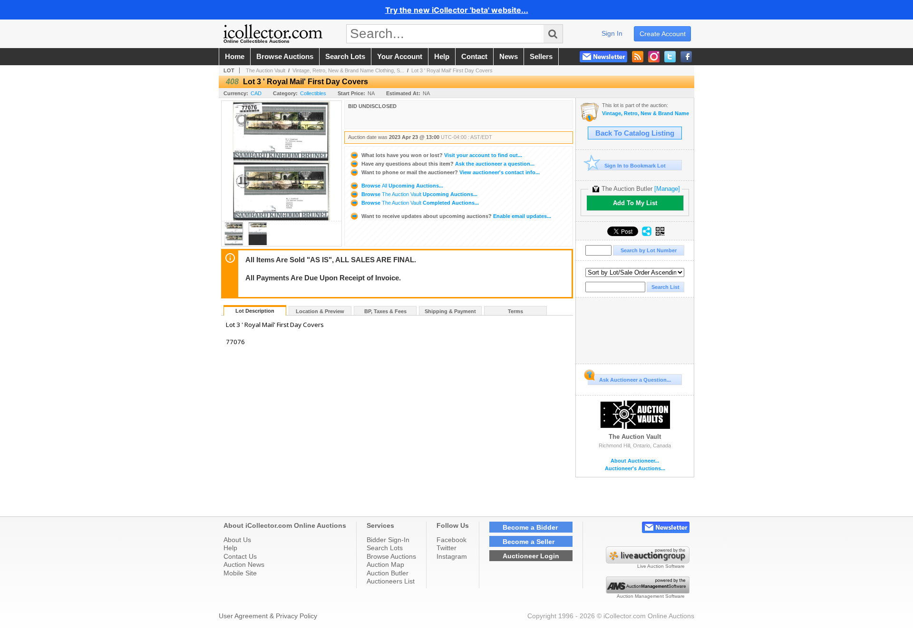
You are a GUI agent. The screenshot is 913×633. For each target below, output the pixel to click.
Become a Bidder (530, 527)
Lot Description (254, 311)
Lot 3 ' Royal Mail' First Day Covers (452, 70)
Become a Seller (528, 541)
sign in (612, 33)
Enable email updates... (456, 216)
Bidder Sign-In (388, 540)
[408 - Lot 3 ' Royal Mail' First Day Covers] (234, 243)
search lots (345, 56)
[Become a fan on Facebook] (686, 56)
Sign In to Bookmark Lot (635, 165)
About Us (237, 540)
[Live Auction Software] (648, 561)
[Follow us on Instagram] (654, 56)
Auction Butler (387, 573)
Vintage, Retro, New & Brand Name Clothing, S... (348, 70)
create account (663, 34)
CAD (256, 93)
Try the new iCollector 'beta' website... (456, 10)
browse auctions (284, 56)
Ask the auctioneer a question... (447, 164)
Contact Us (240, 556)
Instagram (452, 556)
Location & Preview (320, 311)
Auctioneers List (391, 581)
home (234, 56)
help (441, 56)
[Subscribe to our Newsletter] (603, 56)
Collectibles (313, 93)
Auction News (243, 564)
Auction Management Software (651, 596)
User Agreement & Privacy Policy (268, 616)
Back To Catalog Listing (634, 133)
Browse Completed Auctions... (419, 203)
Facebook (451, 540)
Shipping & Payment (450, 311)
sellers (541, 56)
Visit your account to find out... (441, 155)
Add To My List (635, 203)
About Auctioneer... (635, 461)
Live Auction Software (661, 566)
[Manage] (667, 188)
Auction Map (385, 564)
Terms (515, 311)
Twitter (446, 548)
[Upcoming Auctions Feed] (637, 56)
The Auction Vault (265, 70)
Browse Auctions (391, 556)
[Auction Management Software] (648, 591)
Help (230, 548)
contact (474, 56)
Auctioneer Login (531, 556)
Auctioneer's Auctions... (635, 468)
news (508, 56)
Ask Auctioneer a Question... (635, 380)
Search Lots (385, 548)
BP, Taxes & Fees (385, 311)
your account (399, 56)
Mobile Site (240, 573)
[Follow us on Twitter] (670, 56)
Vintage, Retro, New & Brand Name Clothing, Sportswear (645, 113)
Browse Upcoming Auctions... (401, 185)
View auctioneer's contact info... (450, 172)
